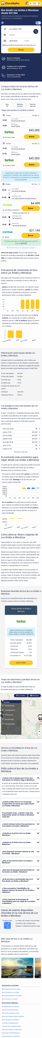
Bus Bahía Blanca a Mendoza (10, 1007)
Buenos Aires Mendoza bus (10, 1010)
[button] (39, 732)
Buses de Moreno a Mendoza (11, 1037)
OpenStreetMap (31, 738)
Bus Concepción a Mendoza (10, 1020)
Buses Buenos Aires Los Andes (11, 990)
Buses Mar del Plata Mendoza (11, 1033)
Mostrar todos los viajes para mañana (22, 248)
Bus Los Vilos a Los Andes (9, 999)
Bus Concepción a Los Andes (10, 993)
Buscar (31, 136)
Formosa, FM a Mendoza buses (11, 1027)
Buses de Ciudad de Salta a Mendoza (13, 1017)
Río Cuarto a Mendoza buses (10, 1014)
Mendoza (35, 696)
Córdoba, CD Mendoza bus (10, 1024)
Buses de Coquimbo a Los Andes (12, 996)
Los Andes (21, 696)
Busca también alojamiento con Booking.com (20, 45)
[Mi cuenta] (26, 3)
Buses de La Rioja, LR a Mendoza (12, 1030)
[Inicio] (12, 3)
